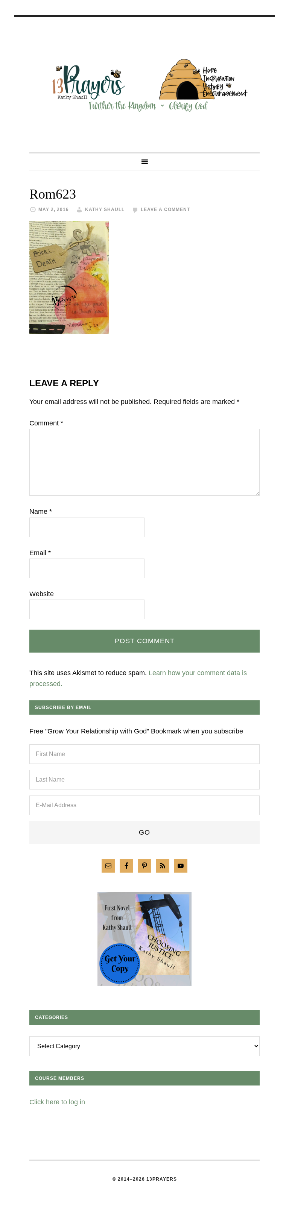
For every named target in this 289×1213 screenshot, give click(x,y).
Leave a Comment (165, 209)
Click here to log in (57, 1102)
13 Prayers (144, 84)
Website (41, 594)
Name (40, 511)
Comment (46, 423)
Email (40, 553)
